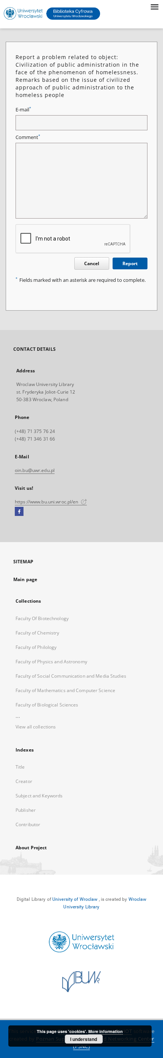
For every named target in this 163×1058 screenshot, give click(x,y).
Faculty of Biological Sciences (47, 705)
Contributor (28, 824)
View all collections (36, 727)
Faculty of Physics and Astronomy (51, 661)
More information (105, 1031)
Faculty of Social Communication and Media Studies (71, 676)
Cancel (91, 263)
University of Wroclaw (75, 899)
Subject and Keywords (39, 795)
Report (130, 263)
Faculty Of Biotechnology (42, 618)
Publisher (26, 810)
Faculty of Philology (36, 647)
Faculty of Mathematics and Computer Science (65, 690)
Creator (24, 781)
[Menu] (154, 6)
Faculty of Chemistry (37, 633)
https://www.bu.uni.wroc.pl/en (47, 502)
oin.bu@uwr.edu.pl (35, 470)
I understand (83, 1039)
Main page (25, 579)
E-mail (23, 109)
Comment (28, 137)
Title (20, 767)
